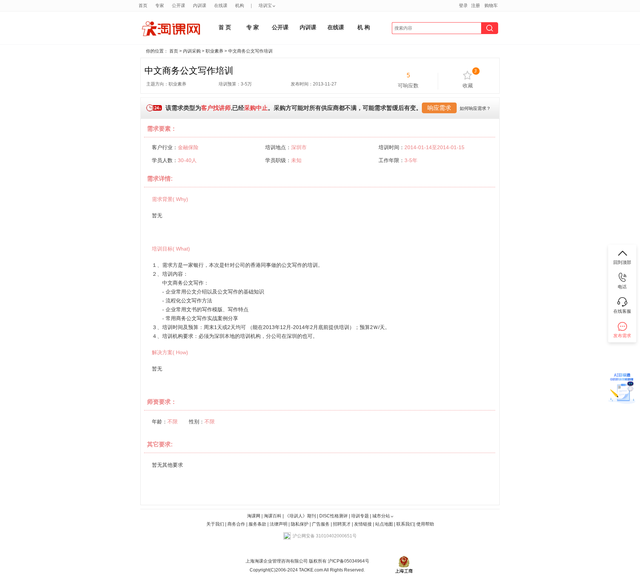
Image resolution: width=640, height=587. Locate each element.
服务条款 (258, 524)
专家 (159, 5)
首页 (143, 5)
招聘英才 (342, 524)
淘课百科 (272, 516)
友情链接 (363, 524)
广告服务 (321, 524)
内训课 (199, 5)
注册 (475, 5)
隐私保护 (300, 524)
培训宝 (265, 5)
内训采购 (192, 51)
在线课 (220, 5)
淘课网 (253, 516)
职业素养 (214, 51)
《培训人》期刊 (300, 516)
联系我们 (405, 524)
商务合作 (236, 524)
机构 (239, 5)
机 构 (363, 27)
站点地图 (384, 524)
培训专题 (360, 516)
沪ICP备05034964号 (348, 561)
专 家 (252, 27)
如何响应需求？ (475, 108)
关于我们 (215, 524)
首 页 (225, 27)
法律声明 (278, 524)
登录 (463, 5)
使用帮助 (425, 524)
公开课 (178, 5)
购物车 (491, 5)
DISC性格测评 (333, 516)
